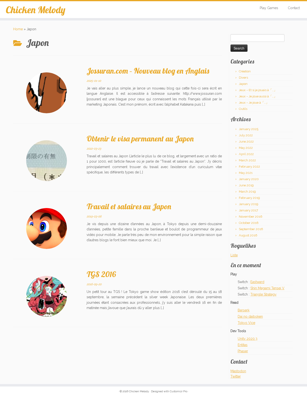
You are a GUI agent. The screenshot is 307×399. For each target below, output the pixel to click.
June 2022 (246, 141)
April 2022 (246, 154)
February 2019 (249, 198)
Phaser (243, 351)
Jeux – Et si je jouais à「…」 (258, 90)
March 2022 (247, 160)
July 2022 (246, 135)
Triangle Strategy (263, 294)
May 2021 (246, 173)
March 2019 (247, 191)
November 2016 (250, 216)
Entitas (243, 345)
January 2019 (248, 204)
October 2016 (249, 223)
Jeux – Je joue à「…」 (254, 102)
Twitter (235, 376)
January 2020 (249, 179)
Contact (294, 8)
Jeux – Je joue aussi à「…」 (258, 96)
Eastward (257, 282)
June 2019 (246, 185)
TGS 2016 (101, 274)
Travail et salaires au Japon (129, 206)
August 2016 (248, 235)
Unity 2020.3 (247, 339)
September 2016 (251, 229)
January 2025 (248, 129)
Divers (243, 77)
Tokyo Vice (246, 323)
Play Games (269, 8)
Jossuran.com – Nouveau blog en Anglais (148, 71)
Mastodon (238, 371)
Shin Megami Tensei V (267, 288)
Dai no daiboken (250, 316)
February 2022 (249, 166)
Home (18, 29)
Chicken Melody (35, 9)
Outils (243, 109)
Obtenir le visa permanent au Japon (140, 138)
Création (245, 71)
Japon (243, 84)
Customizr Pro (178, 391)
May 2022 (246, 148)
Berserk (243, 310)
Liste (234, 255)
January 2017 (248, 210)
